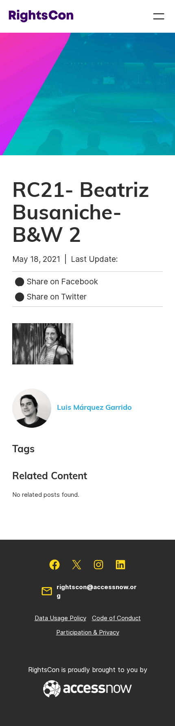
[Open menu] (159, 16)
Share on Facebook (61, 281)
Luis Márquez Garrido (94, 407)
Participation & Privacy (87, 632)
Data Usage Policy (60, 618)
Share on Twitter (56, 297)
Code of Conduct (116, 618)
